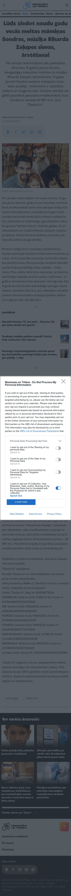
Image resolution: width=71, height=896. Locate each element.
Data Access (35, 514)
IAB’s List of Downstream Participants (39, 431)
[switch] (58, 448)
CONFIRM (21, 502)
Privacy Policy (54, 514)
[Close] (64, 382)
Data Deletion (17, 514)
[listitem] (35, 441)
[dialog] (35, 448)
